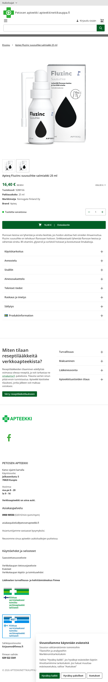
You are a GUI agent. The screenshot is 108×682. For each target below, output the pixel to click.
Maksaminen (67, 361)
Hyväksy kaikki (50, 675)
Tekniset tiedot (13, 288)
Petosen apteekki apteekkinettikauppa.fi (42, 12)
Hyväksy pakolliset (73, 675)
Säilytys (9, 306)
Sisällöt (8, 269)
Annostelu (10, 260)
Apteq (13, 203)
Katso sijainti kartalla (13, 469)
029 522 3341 (9, 657)
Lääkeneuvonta (68, 370)
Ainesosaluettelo (14, 279)
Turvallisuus (66, 351)
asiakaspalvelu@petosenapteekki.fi (20, 522)
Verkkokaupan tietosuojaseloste (19, 565)
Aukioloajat (8, 2)
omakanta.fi (8, 376)
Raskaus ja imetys (15, 297)
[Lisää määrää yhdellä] (102, 212)
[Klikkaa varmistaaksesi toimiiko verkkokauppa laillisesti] (54, 598)
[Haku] (101, 28)
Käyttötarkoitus (13, 251)
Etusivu (6, 45)
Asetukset (94, 675)
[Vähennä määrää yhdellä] (89, 212)
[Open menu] (5, 20)
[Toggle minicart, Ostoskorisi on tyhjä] (102, 20)
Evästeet (6, 569)
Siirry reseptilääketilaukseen (19, 394)
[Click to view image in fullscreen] (54, 104)
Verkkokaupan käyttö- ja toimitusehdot (22, 572)
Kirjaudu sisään (88, 20)
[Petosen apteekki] (54, 419)
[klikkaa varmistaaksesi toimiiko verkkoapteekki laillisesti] (54, 626)
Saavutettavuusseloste (14, 557)
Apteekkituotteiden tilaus (74, 379)
